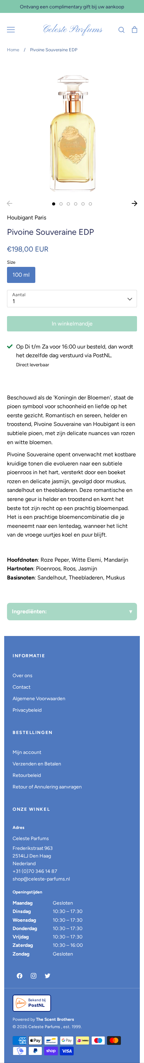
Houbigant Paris (26, 217)
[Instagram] (34, 976)
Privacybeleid (27, 710)
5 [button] (83, 203)
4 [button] (75, 203)
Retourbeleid (27, 775)
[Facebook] (20, 976)
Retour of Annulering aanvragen (47, 787)
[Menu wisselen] (10, 29)
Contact (21, 687)
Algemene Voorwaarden (39, 699)
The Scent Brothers (55, 1019)
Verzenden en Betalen (37, 764)
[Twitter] (48, 976)
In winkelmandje (72, 323)
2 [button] (61, 203)
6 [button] (90, 203)
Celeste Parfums (72, 29)
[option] (72, 129)
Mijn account (27, 752)
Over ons (23, 676)
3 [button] (68, 203)
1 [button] (53, 203)
